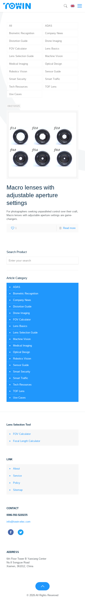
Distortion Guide (18, 40)
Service (17, 475)
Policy (16, 482)
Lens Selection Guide (21, 56)
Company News (54, 33)
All (10, 25)
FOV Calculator (18, 48)
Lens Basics (52, 48)
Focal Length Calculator (26, 441)
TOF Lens (51, 86)
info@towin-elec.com (18, 521)
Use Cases (15, 94)
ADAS (48, 25)
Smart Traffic (52, 78)
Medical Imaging (18, 63)
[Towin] (17, 6)
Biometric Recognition (21, 33)
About (16, 468)
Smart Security (17, 78)
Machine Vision (54, 56)
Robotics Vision (18, 71)
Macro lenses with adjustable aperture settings (32, 195)
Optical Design (53, 63)
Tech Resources (18, 86)
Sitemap (18, 489)
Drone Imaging (53, 40)
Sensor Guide (53, 71)
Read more (69, 228)
